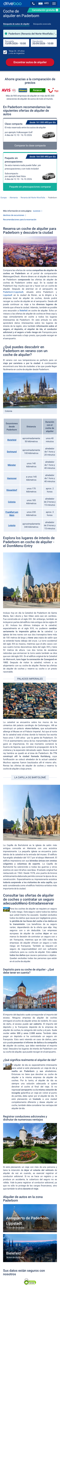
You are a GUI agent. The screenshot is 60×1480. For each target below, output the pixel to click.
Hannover (12, 478)
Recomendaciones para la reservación (19, 219)
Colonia (12, 502)
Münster (12, 465)
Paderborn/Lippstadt (13, 292)
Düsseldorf (11, 490)
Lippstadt (7, 295)
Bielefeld (24, 310)
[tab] (16, 23)
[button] (33, 3)
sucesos (36, 211)
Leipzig (11, 525)
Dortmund (12, 451)
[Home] (12, 3)
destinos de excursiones (13, 215)
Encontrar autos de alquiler (30, 62)
